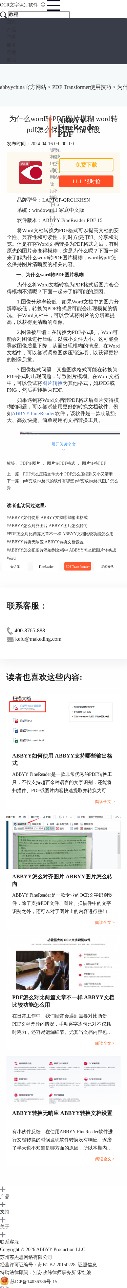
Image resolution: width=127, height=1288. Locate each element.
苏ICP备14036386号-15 (33, 1281)
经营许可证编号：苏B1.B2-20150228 (38, 1264)
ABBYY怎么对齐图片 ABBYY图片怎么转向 (47, 525)
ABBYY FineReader (33, 413)
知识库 (15, 566)
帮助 (11, 52)
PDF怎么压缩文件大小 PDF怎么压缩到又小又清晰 (68, 474)
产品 (11, 29)
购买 (11, 59)
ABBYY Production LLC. (61, 1249)
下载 (11, 37)
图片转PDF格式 (61, 463)
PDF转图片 (30, 463)
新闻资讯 (107, 566)
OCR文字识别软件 (19, 4)
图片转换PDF (94, 463)
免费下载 (86, 165)
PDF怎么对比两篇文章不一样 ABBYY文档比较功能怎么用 (60, 533)
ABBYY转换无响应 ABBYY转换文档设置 (45, 542)
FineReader (46, 566)
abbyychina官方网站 (23, 87)
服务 (11, 45)
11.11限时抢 (86, 181)
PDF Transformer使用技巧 (81, 87)
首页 (11, 21)
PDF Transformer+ (78, 566)
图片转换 (52, 383)
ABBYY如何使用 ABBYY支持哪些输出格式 (47, 517)
